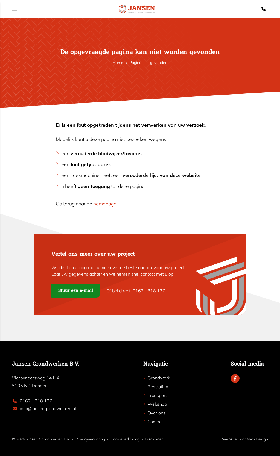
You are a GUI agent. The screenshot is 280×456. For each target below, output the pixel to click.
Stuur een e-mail (75, 290)
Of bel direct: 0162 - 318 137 (135, 290)
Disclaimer (154, 439)
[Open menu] (14, 8)
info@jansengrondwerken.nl (48, 408)
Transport (157, 395)
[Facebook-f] (235, 378)
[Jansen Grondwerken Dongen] (137, 8)
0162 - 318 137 (36, 401)
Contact (155, 421)
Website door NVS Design (245, 439)
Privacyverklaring (90, 439)
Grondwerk (159, 378)
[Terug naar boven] (270, 446)
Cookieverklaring (124, 439)
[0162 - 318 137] (264, 8)
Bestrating (158, 386)
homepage (104, 204)
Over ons (156, 413)
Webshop (157, 404)
